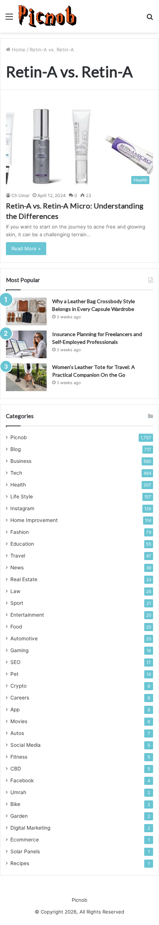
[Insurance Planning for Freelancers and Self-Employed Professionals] (26, 344)
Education (22, 544)
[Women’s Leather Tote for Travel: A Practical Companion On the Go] (26, 377)
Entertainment (27, 615)
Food (16, 627)
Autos (17, 733)
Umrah (18, 792)
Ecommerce (24, 840)
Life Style (21, 496)
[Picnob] (47, 16)
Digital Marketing (30, 828)
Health (18, 485)
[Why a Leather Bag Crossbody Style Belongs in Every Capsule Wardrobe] (26, 311)
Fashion (19, 532)
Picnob (18, 437)
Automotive (24, 638)
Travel (17, 556)
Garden (19, 816)
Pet (14, 674)
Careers (19, 698)
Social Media (25, 745)
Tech (16, 473)
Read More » (26, 248)
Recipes (19, 863)
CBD (15, 769)
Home (18, 49)
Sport (16, 603)
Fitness (18, 757)
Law (15, 591)
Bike (15, 804)
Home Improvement (34, 520)
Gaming (19, 650)
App (15, 709)
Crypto (18, 686)
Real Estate (23, 579)
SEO (15, 662)
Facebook (22, 780)
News (17, 567)
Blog (15, 449)
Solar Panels (25, 851)
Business (20, 461)
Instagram (22, 508)
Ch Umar (20, 195)
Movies (18, 721)
